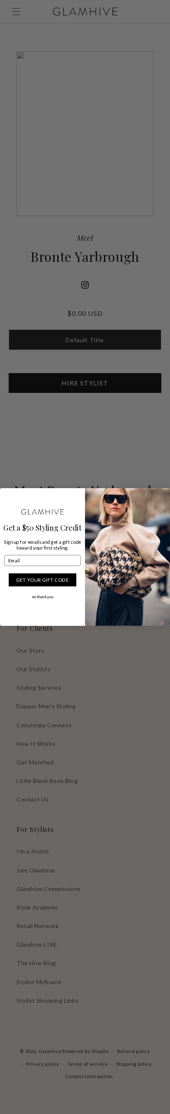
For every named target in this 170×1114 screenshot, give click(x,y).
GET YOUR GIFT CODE (42, 580)
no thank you (43, 597)
